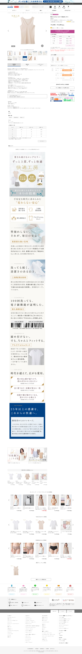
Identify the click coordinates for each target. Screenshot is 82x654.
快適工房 (51, 18)
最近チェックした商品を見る (41, 579)
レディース (16, 6)
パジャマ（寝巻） (61, 617)
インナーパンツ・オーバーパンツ (30, 627)
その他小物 (60, 635)
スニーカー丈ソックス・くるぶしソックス (48, 634)
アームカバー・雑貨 (62, 630)
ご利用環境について (27, 605)
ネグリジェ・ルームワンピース (63, 625)
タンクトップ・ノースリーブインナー (13, 623)
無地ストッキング (45, 617)
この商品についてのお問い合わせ (63, 87)
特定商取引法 (42, 648)
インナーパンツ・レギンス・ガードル (32, 625)
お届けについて (39, 602)
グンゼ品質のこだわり (70, 3)
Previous (8, 31)
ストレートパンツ (28, 637)
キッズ (26, 6)
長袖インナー (10, 626)
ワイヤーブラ (10, 632)
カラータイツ (44, 627)
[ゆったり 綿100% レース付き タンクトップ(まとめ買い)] (15, 570)
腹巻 (59, 633)
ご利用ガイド (63, 3)
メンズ (21, 6)
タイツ (43, 624)
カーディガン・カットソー (12, 617)
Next (46, 31)
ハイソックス (44, 637)
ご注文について (26, 602)
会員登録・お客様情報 (14, 602)
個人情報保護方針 (30, 648)
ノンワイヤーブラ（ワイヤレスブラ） (13, 630)
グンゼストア (10, 7)
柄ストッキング (44, 620)
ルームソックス (61, 626)
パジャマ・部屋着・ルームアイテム (65, 615)
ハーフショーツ (27, 617)
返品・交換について (14, 605)
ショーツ (27, 615)
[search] (51, 7)
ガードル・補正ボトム (28, 630)
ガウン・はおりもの (62, 623)
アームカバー (61, 632)
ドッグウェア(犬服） (62, 640)
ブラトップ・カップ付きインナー (13, 620)
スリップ (9, 625)
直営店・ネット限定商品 (62, 639)
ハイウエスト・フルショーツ (29, 620)
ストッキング (44, 615)
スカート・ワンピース (28, 642)
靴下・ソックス (45, 631)
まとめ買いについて (71, 45)
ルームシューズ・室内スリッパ (63, 628)
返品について (72, 90)
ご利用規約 (36, 648)
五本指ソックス (44, 639)
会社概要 (47, 648)
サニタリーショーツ (28, 623)
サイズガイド (42, 141)
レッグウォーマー (45, 640)
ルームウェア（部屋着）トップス (64, 620)
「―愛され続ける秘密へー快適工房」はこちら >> (16, 96)
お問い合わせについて (40, 605)
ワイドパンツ (27, 640)
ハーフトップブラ (10, 633)
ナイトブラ (9, 635)
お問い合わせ (52, 648)
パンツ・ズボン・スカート (30, 634)
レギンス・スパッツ (28, 632)
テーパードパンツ (28, 639)
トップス (9, 615)
